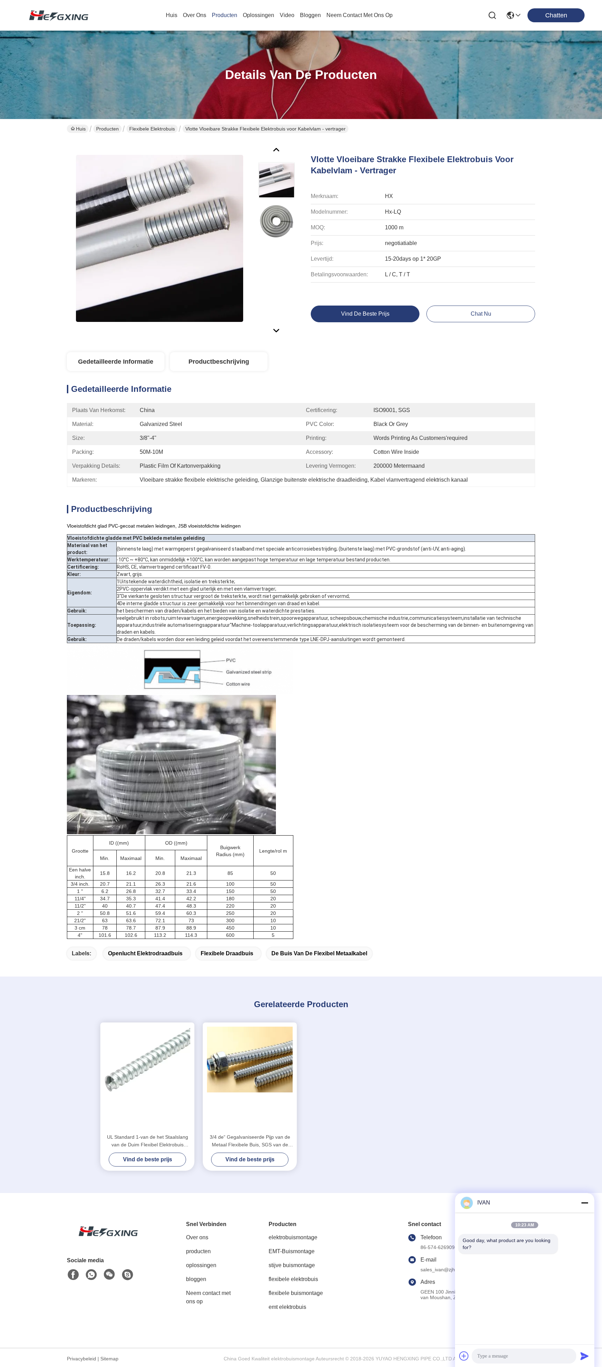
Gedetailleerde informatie (115, 361)
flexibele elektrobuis (152, 129)
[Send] (584, 1356)
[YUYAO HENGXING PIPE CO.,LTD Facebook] (73, 1275)
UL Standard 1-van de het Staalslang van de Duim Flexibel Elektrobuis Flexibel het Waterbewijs (147, 1141)
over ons (194, 15)
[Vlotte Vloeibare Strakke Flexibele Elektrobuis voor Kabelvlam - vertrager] (159, 238)
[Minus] (584, 1203)
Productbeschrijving (218, 361)
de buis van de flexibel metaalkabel (319, 953)
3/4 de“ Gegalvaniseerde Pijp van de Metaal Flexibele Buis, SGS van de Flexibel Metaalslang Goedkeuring (250, 1141)
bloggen (310, 15)
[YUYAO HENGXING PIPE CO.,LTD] (55, 15)
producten (224, 15)
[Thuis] (105, 1240)
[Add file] (464, 1356)
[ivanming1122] (127, 1275)
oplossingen (258, 15)
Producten (107, 129)
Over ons (197, 1237)
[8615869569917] (91, 1275)
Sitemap (109, 1358)
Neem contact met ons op (208, 1297)
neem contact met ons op (359, 15)
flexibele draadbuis (227, 953)
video (287, 15)
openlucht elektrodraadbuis (145, 953)
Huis (171, 15)
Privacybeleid (81, 1358)
